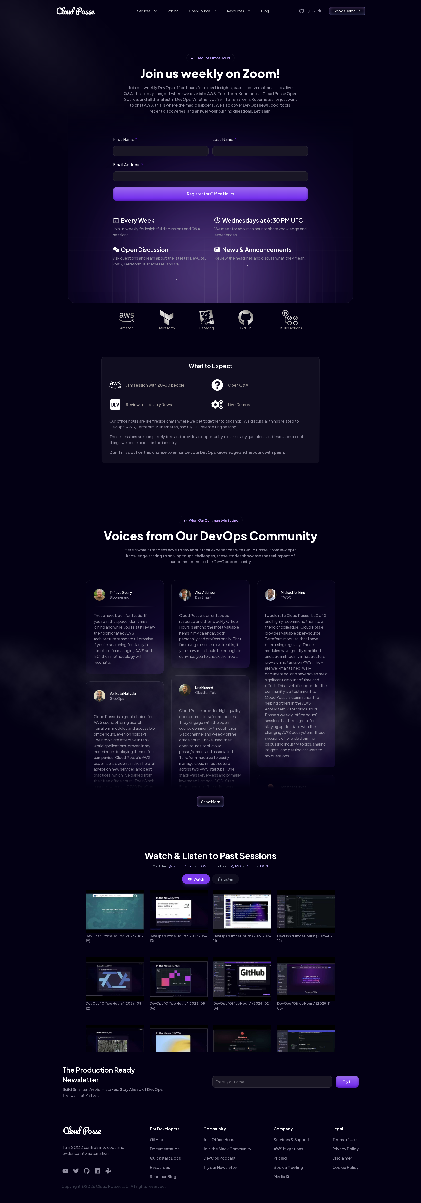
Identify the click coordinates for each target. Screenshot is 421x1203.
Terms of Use (344, 1139)
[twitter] (76, 1171)
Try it (347, 1081)
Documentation (165, 1148)
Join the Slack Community (227, 1148)
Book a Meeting (288, 1167)
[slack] (108, 1171)
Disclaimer (342, 1158)
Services (144, 11)
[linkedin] (97, 1171)
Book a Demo (345, 11)
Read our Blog (163, 1176)
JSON (202, 866)
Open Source (199, 11)
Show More (210, 801)
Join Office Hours (219, 1139)
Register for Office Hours (210, 193)
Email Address (128, 164)
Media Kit (282, 1176)
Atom (189, 866)
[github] (87, 1171)
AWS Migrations (288, 1148)
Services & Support (292, 1139)
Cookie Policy (345, 1167)
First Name (125, 139)
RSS (176, 866)
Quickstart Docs (165, 1158)
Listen (228, 879)
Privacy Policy (345, 1148)
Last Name (224, 139)
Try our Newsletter (220, 1167)
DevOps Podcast (219, 1158)
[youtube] (65, 1171)
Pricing (173, 11)
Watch (199, 879)
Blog (265, 11)
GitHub (156, 1139)
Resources (235, 11)
